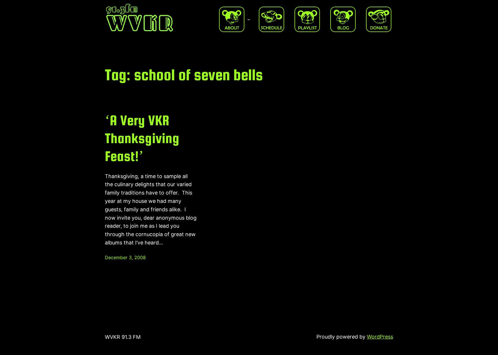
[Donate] (378, 19)
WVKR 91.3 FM (123, 337)
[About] (231, 19)
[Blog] (343, 19)
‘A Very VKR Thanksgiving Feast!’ (142, 138)
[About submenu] (248, 19)
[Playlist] (307, 19)
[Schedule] (271, 19)
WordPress (380, 337)
